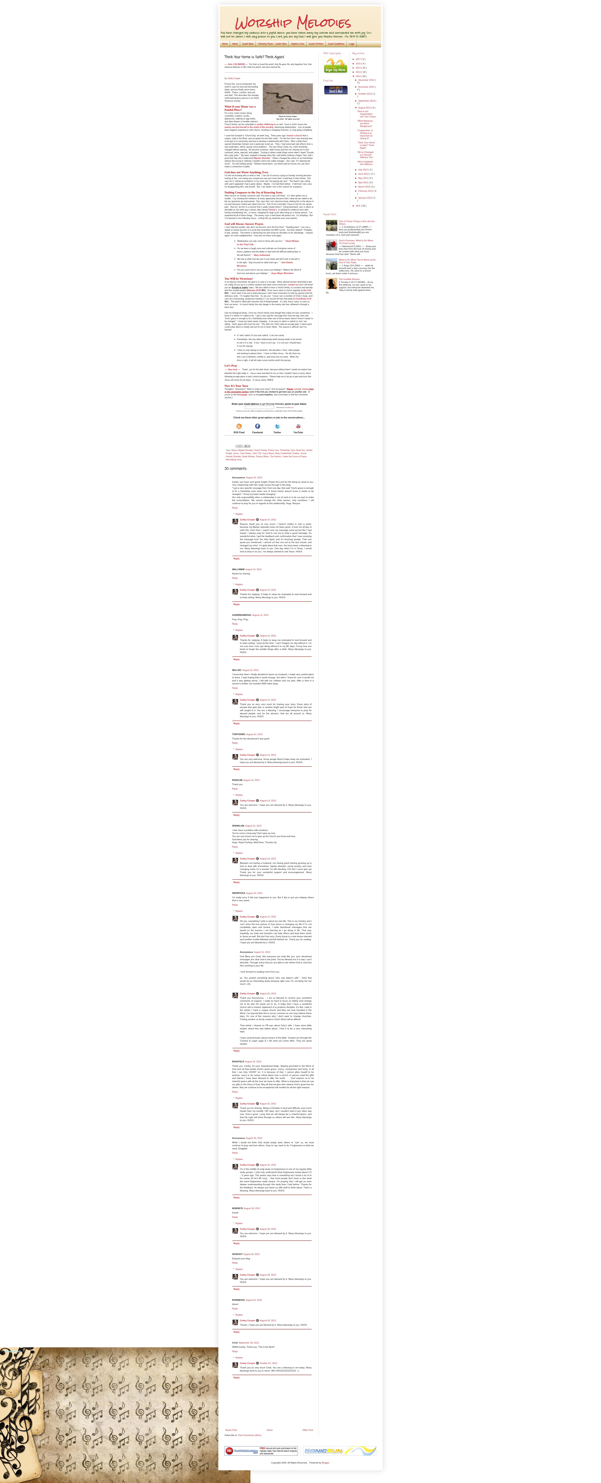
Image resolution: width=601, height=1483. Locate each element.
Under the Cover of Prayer (294, 456)
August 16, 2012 (254, 1138)
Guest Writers (316, 44)
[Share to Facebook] (246, 446)
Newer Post (231, 1430)
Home (225, 44)
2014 (358, 67)
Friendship (285, 450)
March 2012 (364, 186)
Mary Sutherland (262, 255)
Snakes (296, 453)
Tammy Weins (262, 456)
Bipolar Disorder (262, 158)
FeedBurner (289, 407)
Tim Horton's (276, 456)
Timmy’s (272, 210)
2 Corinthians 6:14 (302, 299)
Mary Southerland (283, 453)
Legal (351, 44)
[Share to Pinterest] (249, 446)
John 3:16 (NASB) (236, 64)
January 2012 (365, 198)
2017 (358, 59)
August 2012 (364, 107)
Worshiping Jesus (234, 460)
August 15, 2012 (268, 993)
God (293, 450)
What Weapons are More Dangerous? (365, 123)
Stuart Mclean (248, 456)
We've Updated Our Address (365, 163)
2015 (358, 63)
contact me (293, 284)
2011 (358, 205)
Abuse (234, 450)
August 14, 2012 (254, 477)
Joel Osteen (245, 453)
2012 (358, 76)
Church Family (260, 450)
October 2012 (365, 93)
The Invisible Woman (349, 279)
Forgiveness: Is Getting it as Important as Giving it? (365, 134)
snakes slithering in (266, 124)
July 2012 (363, 169)
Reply (235, 507)
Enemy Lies (273, 450)
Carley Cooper (247, 519)
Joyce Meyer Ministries (282, 273)
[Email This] (237, 446)
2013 (358, 72)
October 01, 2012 (268, 1363)
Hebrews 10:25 (254, 290)
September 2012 (366, 101)
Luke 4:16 (306, 290)
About (235, 44)
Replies (239, 514)
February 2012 (366, 191)
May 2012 (363, 178)
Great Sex (300, 450)
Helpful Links (297, 44)
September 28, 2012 (249, 1342)
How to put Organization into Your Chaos (367, 114)
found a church (294, 135)
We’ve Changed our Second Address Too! (365, 155)
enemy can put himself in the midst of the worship (249, 127)
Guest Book (247, 44)
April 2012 (363, 182)
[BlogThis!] (240, 446)
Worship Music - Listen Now (272, 44)
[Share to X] (243, 446)
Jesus (236, 453)
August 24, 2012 (254, 1300)
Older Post (308, 1430)
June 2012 (363, 174)
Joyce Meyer (268, 453)
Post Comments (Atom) (249, 1435)
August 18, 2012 (252, 1208)
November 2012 (366, 87)
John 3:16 (256, 453)
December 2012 (366, 80)
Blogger (325, 1462)
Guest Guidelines (336, 44)
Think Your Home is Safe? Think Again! (366, 145)
